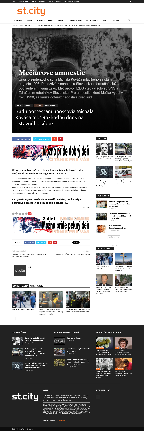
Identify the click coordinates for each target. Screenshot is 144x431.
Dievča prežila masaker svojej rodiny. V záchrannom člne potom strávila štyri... (36, 365)
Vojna (98, 284)
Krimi (50, 20)
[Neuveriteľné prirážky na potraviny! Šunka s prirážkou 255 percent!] (101, 204)
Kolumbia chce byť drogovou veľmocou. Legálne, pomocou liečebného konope (78, 362)
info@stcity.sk (61, 420)
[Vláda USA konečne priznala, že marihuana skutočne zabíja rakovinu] (104, 343)
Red (18, 129)
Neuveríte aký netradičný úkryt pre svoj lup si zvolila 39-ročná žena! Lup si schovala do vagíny (51, 312)
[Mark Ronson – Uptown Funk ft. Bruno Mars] (59, 352)
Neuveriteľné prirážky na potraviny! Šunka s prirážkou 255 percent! (119, 204)
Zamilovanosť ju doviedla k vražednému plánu (73, 254)
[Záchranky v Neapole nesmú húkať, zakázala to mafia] (123, 172)
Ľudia (29, 20)
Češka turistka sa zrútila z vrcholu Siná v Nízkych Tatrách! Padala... (123, 268)
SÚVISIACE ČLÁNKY (20, 286)
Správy (40, 20)
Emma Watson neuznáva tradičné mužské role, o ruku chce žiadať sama (30, 255)
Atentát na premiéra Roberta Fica (23, 309)
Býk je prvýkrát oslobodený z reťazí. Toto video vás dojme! (123, 373)
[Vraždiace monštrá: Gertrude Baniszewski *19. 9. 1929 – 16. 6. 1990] (123, 343)
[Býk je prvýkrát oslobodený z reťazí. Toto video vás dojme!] (123, 364)
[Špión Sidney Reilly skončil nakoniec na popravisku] (104, 149)
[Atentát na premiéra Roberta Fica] (24, 299)
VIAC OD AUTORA (36, 286)
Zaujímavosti (76, 20)
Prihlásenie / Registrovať (71, 1)
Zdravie (61, 20)
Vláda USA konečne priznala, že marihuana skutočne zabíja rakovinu (104, 352)
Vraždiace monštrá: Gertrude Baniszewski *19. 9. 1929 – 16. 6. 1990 (123, 352)
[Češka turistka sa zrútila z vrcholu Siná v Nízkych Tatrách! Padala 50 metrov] (123, 259)
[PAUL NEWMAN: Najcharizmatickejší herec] (101, 229)
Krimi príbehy (51, 105)
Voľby (38, 105)
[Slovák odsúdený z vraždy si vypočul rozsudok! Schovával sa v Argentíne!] (78, 299)
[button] (129, 20)
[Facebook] (130, 1)
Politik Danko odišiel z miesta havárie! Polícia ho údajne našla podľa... (123, 289)
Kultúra (115, 20)
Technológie (90, 20)
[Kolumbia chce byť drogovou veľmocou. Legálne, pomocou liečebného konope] (59, 362)
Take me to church (74, 338)
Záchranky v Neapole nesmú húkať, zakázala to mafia (123, 182)
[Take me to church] (59, 341)
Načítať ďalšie (113, 237)
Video (103, 20)
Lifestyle (18, 20)
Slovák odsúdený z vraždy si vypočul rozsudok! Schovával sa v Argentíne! (120, 216)
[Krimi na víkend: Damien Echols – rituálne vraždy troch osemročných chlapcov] (104, 364)
